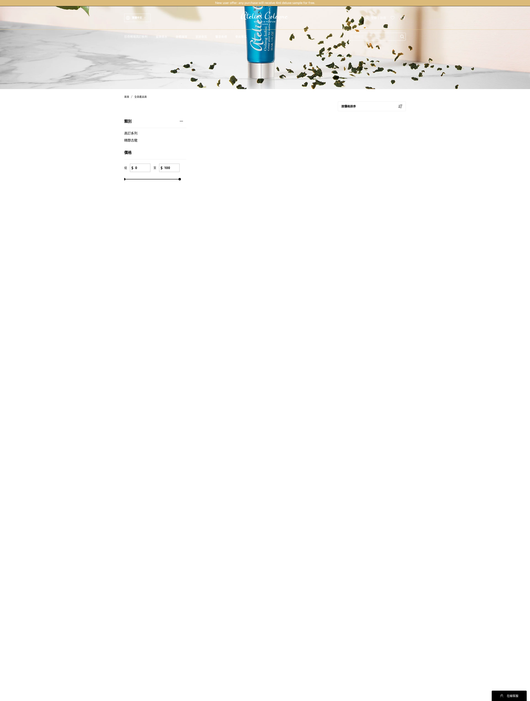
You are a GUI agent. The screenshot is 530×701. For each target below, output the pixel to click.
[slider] (124, 179)
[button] (137, 18)
